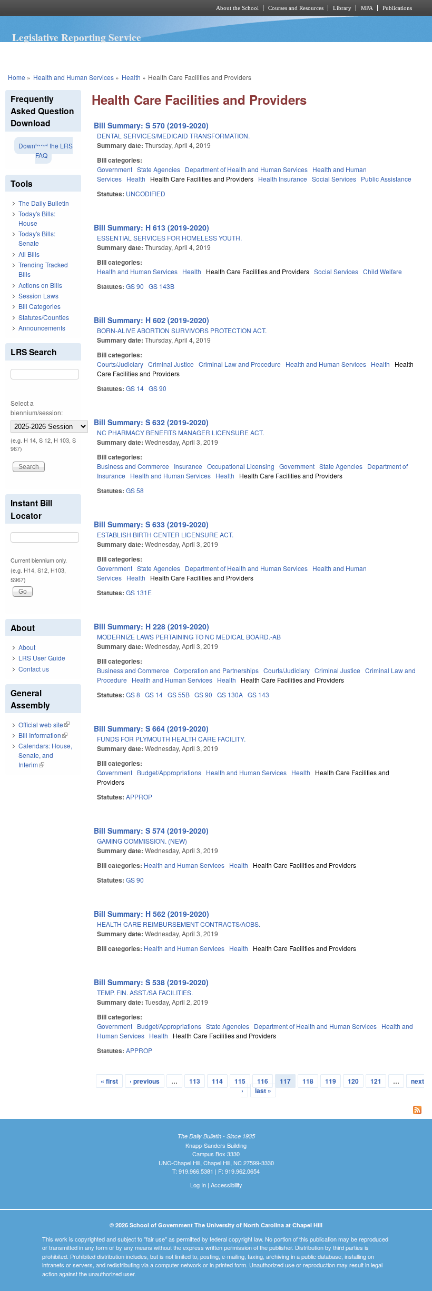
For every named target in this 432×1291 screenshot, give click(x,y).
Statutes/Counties (43, 317)
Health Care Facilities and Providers (201, 178)
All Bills (29, 253)
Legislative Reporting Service (76, 37)
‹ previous (145, 1081)
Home (16, 77)
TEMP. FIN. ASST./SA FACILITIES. (145, 992)
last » (263, 1090)
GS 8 (133, 694)
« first (109, 1081)
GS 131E (139, 592)
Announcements (41, 327)
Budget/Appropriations (169, 772)
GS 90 (135, 286)
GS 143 (258, 694)
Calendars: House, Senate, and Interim (45, 755)
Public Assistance (386, 178)
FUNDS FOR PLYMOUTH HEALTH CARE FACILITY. (171, 738)
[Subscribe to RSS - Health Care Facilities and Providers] (259, 1111)
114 (217, 1081)
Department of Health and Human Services (246, 169)
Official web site (44, 724)
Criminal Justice (171, 363)
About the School (237, 8)
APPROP (139, 796)
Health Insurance (282, 178)
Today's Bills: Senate (36, 238)
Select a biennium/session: (37, 407)
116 (262, 1081)
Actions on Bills (40, 285)
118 (307, 1081)
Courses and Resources (295, 8)
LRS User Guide (41, 657)
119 (330, 1081)
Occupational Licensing (240, 466)
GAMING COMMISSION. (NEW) (142, 840)
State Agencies (158, 169)
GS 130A (230, 694)
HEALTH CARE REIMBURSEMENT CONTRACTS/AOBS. (178, 923)
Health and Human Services (73, 77)
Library (342, 8)
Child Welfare (382, 271)
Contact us (33, 668)
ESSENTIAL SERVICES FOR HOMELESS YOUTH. (169, 237)
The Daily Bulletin (43, 202)
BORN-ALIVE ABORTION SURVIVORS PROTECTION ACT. (182, 330)
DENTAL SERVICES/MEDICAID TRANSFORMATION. (173, 135)
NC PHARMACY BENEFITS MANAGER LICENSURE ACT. (180, 432)
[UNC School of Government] (95, 8)
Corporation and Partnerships (216, 670)
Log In (198, 1184)
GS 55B (179, 694)
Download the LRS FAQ (45, 150)
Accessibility (226, 1184)
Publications (397, 8)
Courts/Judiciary (120, 363)
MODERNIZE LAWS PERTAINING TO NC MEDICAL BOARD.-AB (189, 636)
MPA (367, 8)
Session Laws (38, 295)
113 (194, 1081)
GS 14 (135, 388)
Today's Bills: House (36, 218)
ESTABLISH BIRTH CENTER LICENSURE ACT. (165, 534)
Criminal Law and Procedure (240, 363)
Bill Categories (39, 306)
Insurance (188, 466)
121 (375, 1081)
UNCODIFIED (145, 193)
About (26, 647)
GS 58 (135, 490)
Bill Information (42, 734)
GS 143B (161, 286)
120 (353, 1081)
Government (114, 169)
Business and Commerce (133, 466)
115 (240, 1081)
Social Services (334, 178)
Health (131, 77)
